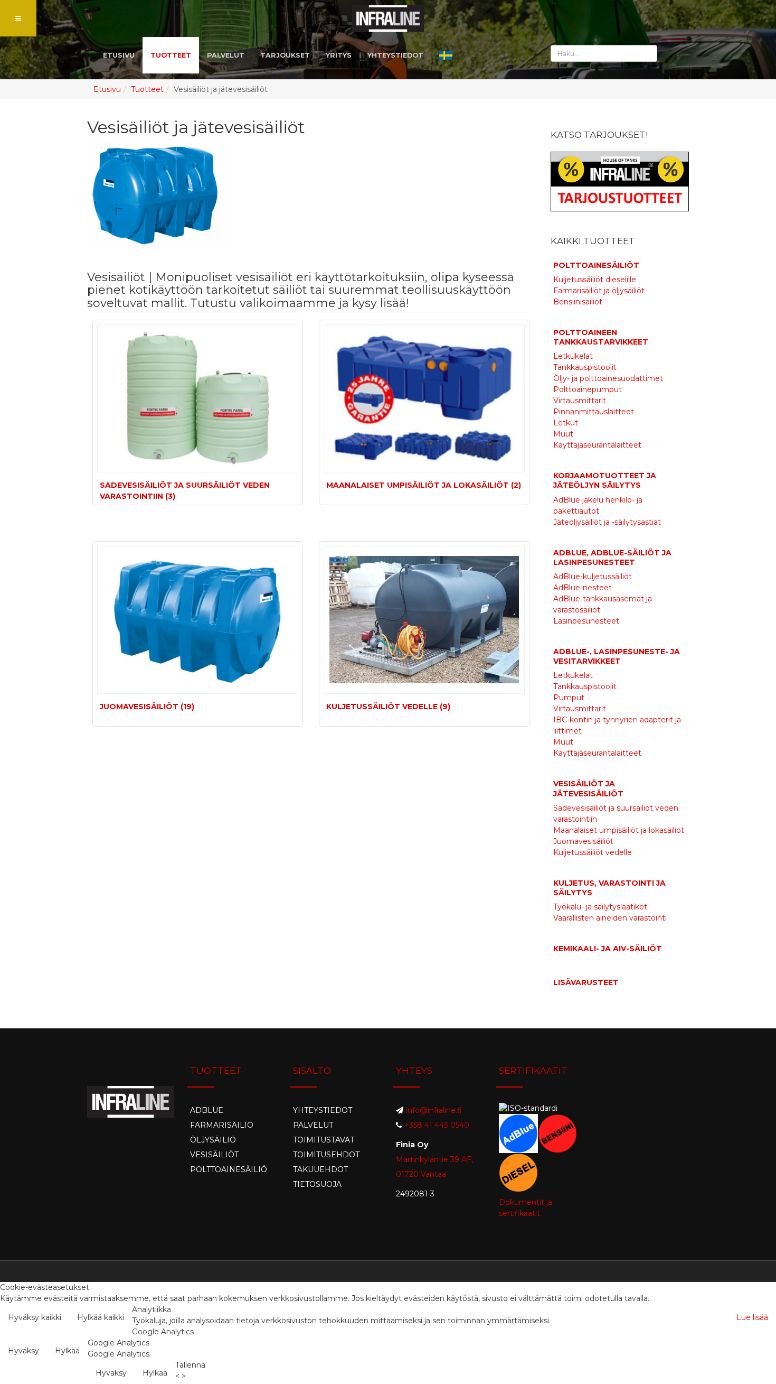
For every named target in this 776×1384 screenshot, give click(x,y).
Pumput (568, 697)
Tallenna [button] (190, 1365)
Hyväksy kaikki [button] (34, 1317)
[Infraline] (388, 18)
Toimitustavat (323, 1140)
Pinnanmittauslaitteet (593, 411)
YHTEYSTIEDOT (395, 55)
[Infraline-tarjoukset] (620, 180)
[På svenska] (445, 55)
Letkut (565, 423)
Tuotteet (147, 89)
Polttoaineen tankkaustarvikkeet (600, 337)
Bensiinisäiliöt (577, 301)
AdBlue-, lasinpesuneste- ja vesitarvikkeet (616, 656)
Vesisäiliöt (214, 1154)
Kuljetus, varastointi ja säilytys (609, 887)
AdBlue (206, 1110)
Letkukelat (573, 356)
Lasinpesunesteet (586, 621)
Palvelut (313, 1125)
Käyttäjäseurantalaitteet (597, 445)
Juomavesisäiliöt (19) (147, 706)
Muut (563, 434)
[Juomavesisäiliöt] (197, 620)
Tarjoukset (285, 55)
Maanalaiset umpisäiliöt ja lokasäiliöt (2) (423, 485)
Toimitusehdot (326, 1154)
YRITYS (339, 55)
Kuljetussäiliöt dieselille (594, 279)
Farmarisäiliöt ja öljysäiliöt (599, 290)
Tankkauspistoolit (585, 367)
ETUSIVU (119, 55)
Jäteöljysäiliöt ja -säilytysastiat (607, 522)
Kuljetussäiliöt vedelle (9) (388, 706)
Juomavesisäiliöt (583, 841)
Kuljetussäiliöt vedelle (592, 852)
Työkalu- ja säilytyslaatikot (600, 907)
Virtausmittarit (579, 400)
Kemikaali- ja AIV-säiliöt (607, 948)
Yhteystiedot (322, 1110)
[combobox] (604, 53)
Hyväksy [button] (23, 1350)
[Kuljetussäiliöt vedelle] (424, 620)
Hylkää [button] (67, 1350)
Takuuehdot (320, 1169)
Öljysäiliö (213, 1140)
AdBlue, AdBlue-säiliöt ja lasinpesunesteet (612, 557)
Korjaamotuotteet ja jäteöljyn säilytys (604, 480)
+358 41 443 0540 (436, 1125)
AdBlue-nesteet (582, 587)
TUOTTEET (170, 55)
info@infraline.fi (434, 1110)
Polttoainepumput (587, 389)
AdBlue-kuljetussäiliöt (592, 576)
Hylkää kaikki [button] (100, 1317)
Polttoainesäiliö (228, 1169)
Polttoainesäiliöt (596, 265)
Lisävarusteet (586, 982)
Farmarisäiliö (221, 1125)
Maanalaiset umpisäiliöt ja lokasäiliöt (618, 830)
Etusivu (107, 89)
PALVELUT (225, 55)
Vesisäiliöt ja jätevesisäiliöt (588, 788)
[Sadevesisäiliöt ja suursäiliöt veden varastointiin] (197, 398)
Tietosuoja (317, 1184)
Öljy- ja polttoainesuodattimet (608, 378)
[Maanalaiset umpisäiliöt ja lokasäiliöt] (424, 398)
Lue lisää (752, 1317)
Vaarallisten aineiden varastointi (610, 918)
